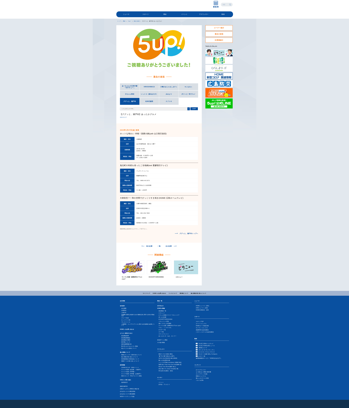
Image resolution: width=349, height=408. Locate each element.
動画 (223, 14)
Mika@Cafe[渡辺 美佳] (166, 370)
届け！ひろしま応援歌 (165, 323)
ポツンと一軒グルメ (188, 94)
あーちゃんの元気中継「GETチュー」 (129, 86)
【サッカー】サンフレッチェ (206, 349)
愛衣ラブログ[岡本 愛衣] (166, 354)
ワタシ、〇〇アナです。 (166, 327)
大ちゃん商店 (129, 94)
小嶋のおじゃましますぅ (168, 87)
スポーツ (146, 14)
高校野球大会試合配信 (202, 329)
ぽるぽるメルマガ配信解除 (127, 394)
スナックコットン (164, 334)
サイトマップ (146, 293)
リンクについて (173, 293)
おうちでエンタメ (201, 369)
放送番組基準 (125, 335)
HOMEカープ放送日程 (202, 325)
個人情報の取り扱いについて (198, 293)
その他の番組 (161, 342)
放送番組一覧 (162, 310)
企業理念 (123, 310)
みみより (169, 94)
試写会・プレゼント (164, 384)
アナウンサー (203, 14)
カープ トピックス (201, 323)
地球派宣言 (124, 382)
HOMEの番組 (161, 308)
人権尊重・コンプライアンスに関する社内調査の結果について (137, 325)
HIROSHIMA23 (149, 87)
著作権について (184, 293)
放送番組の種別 (125, 340)
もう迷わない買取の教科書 (203, 371)
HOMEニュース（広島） (203, 305)
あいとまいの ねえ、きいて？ (167, 336)
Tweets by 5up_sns (211, 46)
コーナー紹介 (219, 28)
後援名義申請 (124, 386)
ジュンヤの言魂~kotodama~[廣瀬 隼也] (170, 362)
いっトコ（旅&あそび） (149, 94)
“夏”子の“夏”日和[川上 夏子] (166, 356)
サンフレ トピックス (202, 327)
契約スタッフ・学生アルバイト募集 (131, 375)
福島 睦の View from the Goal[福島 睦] (170, 364)
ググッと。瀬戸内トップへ (189, 233)
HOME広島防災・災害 (202, 310)
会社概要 (123, 308)
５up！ (130, 21)
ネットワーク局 (125, 320)
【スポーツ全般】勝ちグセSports (207, 354)
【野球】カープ (202, 347)
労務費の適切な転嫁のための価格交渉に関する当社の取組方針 (137, 315)
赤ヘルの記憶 (162, 317)
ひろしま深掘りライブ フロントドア (169, 315)
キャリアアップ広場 (201, 374)
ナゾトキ (169, 101)
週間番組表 (160, 305)
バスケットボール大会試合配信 (205, 332)
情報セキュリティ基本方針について (131, 354)
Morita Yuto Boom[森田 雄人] (167, 366)
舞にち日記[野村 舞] (164, 360)
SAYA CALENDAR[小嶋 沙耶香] (168, 358)
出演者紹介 (219, 40)
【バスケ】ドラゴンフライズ (206, 352)
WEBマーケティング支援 (127, 396)
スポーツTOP (200, 321)
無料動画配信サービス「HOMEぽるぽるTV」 (209, 358)
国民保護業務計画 (126, 344)
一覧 (159, 246)
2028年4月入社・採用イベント (130, 367)
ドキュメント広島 (164, 321)
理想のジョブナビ (201, 376)
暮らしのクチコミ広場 (202, 378)
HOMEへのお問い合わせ (159, 293)
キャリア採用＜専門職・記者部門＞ (131, 373)
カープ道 (161, 331)
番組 (165, 14)
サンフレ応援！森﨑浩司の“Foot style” (170, 325)
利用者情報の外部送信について (130, 359)
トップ (119, 21)
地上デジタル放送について (129, 348)
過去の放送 (137, 21)
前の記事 (149, 246)
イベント (184, 14)
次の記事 (169, 246)
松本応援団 (149, 101)
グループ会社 (125, 317)
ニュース (126, 14)
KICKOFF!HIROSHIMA (165, 319)
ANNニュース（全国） (202, 307)
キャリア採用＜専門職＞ (128, 371)
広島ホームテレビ (125, 4)
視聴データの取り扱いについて (130, 361)
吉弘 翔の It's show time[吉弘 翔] (168, 368)
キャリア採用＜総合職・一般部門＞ (131, 369)
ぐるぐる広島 (199, 380)
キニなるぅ (188, 87)
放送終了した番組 (162, 340)
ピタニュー (162, 313)
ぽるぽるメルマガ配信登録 (127, 391)
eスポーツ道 (162, 329)
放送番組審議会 (125, 337)
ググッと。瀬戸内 (130, 101)
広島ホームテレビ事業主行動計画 (129, 388)
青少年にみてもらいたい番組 (129, 346)
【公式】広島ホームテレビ (205, 343)
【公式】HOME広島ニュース (206, 345)
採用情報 (122, 365)
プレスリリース (125, 322)
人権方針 (123, 312)
